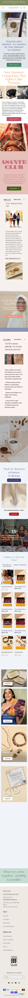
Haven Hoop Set (19, 652)
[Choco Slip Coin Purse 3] (21, 622)
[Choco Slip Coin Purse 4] (7, 622)
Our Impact (6, 923)
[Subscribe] (23, 981)
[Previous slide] (1, 502)
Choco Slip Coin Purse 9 (7, 609)
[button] (3, 8)
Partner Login (6, 895)
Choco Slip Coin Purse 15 (21, 586)
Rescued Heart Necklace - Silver (14, 510)
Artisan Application (8, 954)
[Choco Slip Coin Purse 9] (7, 600)
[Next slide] (26, 502)
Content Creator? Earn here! (11, 898)
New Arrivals (6, 927)
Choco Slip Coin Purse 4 (7, 630)
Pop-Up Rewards (7, 940)
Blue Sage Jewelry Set (7, 652)
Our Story (5, 920)
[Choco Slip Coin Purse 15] (21, 578)
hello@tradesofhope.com (10, 903)
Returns (5, 950)
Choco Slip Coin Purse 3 (21, 630)
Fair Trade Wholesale (8, 930)
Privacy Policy (6, 947)
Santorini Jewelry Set (7, 586)
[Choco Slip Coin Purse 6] (21, 600)
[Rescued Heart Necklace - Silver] (14, 495)
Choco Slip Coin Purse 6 (21, 609)
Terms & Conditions (8, 943)
